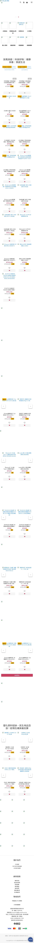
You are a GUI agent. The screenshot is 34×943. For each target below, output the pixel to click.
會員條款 (17, 888)
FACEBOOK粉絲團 (17, 866)
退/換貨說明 (17, 882)
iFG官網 (17, 864)
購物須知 (17, 880)
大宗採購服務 (17, 904)
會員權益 (17, 886)
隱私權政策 (17, 890)
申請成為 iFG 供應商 (17, 901)
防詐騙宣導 (17, 892)
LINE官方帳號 (17, 868)
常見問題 (17, 884)
